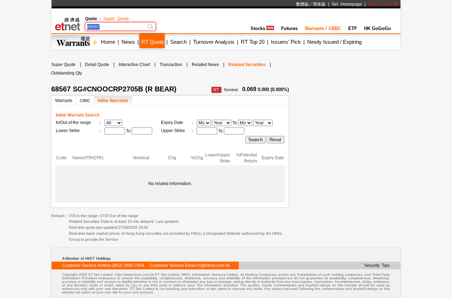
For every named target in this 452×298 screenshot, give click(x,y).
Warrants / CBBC (323, 28)
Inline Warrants (113, 100)
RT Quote (152, 42)
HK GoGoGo (377, 28)
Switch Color (381, 4)
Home (108, 42)
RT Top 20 (252, 42)
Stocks (257, 28)
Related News (205, 64)
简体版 (319, 4)
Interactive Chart (134, 64)
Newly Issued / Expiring (334, 42)
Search (178, 42)
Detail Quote (97, 64)
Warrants (63, 100)
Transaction (171, 64)
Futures (289, 28)
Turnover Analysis (213, 42)
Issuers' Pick (286, 42)
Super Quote (116, 18)
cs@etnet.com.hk (213, 265)
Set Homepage (347, 4)
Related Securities (247, 64)
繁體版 (302, 4)
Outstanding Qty (66, 73)
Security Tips (377, 265)
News (128, 42)
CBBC (85, 101)
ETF (352, 28)
